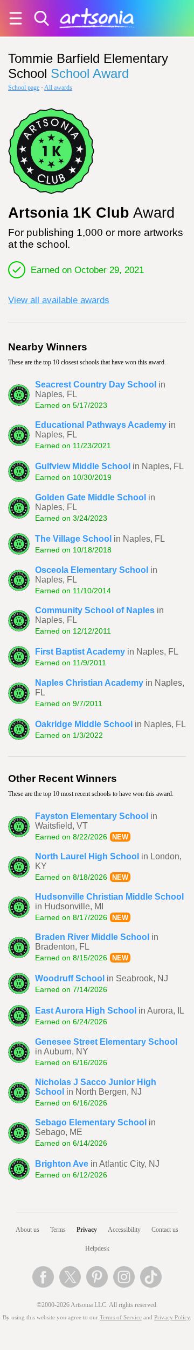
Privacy (87, 1229)
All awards (58, 87)
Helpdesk (97, 1248)
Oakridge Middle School (84, 724)
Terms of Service (121, 1317)
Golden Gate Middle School (90, 497)
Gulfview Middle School (82, 466)
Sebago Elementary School (91, 1122)
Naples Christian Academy (89, 682)
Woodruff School (70, 978)
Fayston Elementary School (91, 816)
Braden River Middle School (92, 937)
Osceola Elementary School (91, 570)
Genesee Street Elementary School (106, 1041)
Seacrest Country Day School (95, 384)
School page (23, 87)
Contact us (164, 1229)
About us (27, 1229)
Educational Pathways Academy (101, 424)
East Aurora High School (85, 1010)
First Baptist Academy (80, 651)
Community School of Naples (95, 610)
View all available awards (58, 300)
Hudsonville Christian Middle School (109, 896)
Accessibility (124, 1229)
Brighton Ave (61, 1163)
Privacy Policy (172, 1317)
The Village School (73, 538)
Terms (58, 1229)
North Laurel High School (87, 856)
